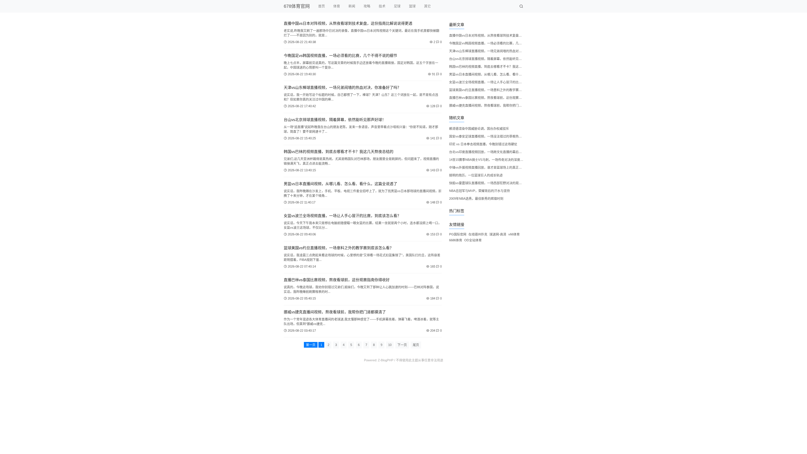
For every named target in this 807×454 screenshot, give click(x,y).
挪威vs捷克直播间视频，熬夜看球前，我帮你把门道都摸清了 (335, 312)
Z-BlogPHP (385, 360)
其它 (427, 6)
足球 (397, 6)
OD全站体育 (473, 240)
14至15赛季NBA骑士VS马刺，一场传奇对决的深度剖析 (487, 159)
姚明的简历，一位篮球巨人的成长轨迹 (476, 175)
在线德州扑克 (477, 234)
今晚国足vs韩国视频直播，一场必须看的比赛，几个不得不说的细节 (340, 56)
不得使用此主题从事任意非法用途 (419, 360)
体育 (336, 6)
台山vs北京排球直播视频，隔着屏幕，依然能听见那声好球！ (335, 120)
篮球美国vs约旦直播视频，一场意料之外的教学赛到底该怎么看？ (338, 248)
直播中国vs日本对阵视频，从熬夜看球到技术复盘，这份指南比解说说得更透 (348, 23)
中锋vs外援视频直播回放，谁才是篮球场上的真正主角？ (488, 167)
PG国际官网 (457, 234)
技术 (382, 6)
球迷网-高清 (497, 234)
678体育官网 (297, 6)
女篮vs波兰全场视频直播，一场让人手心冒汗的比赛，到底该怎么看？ (342, 216)
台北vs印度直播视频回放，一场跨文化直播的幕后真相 (487, 152)
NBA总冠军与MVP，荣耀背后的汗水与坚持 (479, 191)
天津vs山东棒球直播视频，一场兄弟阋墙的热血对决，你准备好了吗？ (342, 88)
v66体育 (514, 234)
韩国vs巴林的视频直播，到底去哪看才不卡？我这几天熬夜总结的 (338, 152)
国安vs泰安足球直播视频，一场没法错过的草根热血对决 (488, 136)
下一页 (402, 345)
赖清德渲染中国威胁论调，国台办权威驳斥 (479, 128)
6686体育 (455, 240)
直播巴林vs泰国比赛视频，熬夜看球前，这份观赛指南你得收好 (337, 280)
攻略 (367, 6)
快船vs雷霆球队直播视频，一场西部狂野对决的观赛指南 (488, 183)
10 (390, 345)
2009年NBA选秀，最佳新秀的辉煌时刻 (476, 198)
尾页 (416, 345)
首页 (321, 6)
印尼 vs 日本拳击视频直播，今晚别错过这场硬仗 (483, 144)
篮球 (412, 6)
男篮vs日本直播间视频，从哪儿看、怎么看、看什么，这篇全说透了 (340, 184)
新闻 (351, 6)
